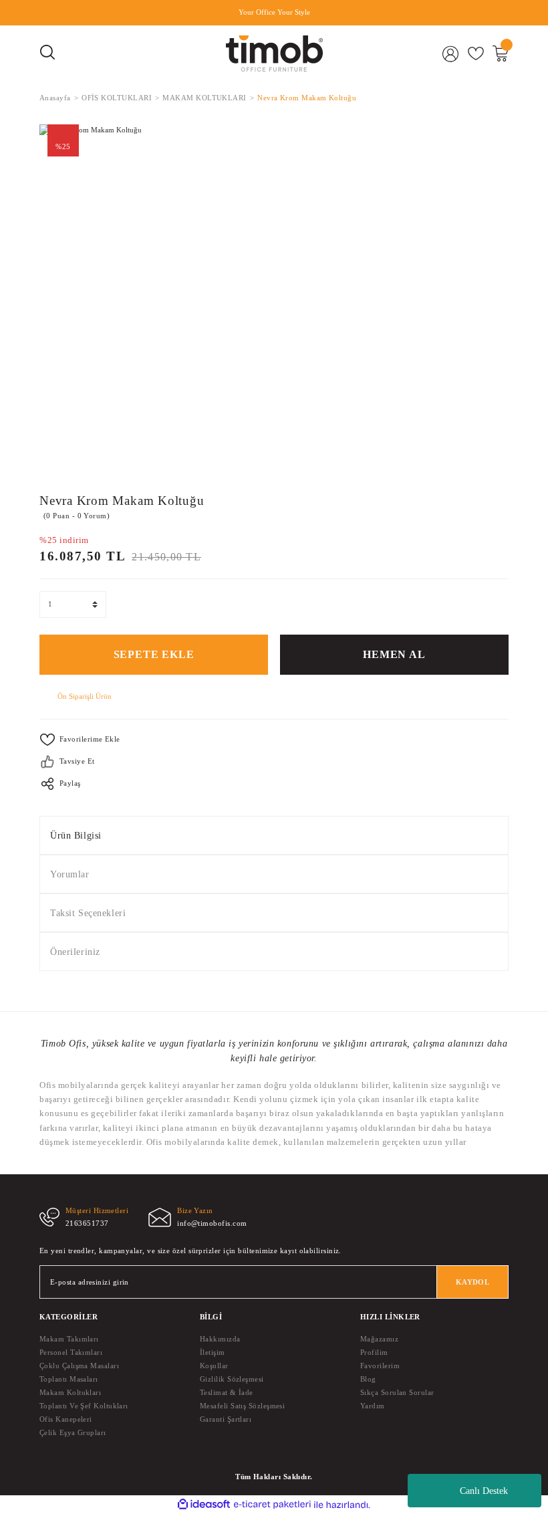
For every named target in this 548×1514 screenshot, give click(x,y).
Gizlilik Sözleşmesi (232, 1379)
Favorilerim (380, 1366)
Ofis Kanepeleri (65, 1419)
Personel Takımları (70, 1352)
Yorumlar (70, 874)
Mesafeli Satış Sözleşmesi (242, 1406)
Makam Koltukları (70, 1392)
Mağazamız (379, 1339)
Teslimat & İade (226, 1392)
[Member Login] (450, 53)
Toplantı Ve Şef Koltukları (83, 1406)
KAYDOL (473, 1282)
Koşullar (214, 1366)
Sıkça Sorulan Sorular (397, 1392)
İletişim (212, 1352)
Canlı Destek (484, 1491)
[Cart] (500, 53)
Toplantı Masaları (68, 1379)
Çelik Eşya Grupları (72, 1432)
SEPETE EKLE (154, 655)
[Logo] (274, 53)
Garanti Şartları (225, 1419)
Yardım (372, 1406)
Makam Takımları (69, 1339)
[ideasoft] (204, 1505)
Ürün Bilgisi (76, 835)
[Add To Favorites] (274, 740)
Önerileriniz (75, 951)
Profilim (374, 1352)
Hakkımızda (220, 1339)
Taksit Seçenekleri (88, 912)
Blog (368, 1379)
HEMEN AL (394, 655)
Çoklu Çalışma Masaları (79, 1366)
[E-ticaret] (272, 1505)
